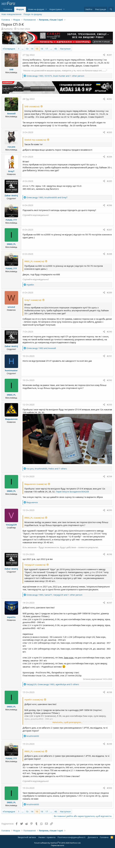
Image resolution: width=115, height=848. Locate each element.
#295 (109, 510)
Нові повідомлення (11, 14)
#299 (109, 743)
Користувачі (56, 9)
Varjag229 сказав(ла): (35, 564)
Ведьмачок (11, 419)
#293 (109, 404)
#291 (109, 356)
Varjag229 (11, 524)
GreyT (11, 171)
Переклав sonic (57, 845)
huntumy (8, 28)
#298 (109, 692)
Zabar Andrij (11, 195)
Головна (8, 9)
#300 (109, 788)
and (41, 348)
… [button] (22, 48)
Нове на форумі (36, 9)
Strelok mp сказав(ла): (35, 139)
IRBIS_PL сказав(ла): (34, 261)
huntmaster (11, 370)
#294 (109, 476)
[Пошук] (111, 9)
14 (32, 48)
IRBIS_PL (11, 244)
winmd (11, 306)
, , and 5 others (53, 684)
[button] (46, 9)
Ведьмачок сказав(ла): (35, 484)
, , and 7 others (47, 468)
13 (27, 48)
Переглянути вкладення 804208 (72, 491)
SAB (11, 69)
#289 (109, 292)
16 (42, 48)
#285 (109, 181)
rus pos (11, 146)
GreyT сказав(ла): (33, 299)
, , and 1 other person (55, 75)
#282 (109, 98)
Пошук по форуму (33, 14)
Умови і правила (46, 837)
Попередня (9, 48)
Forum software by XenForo (57, 843)
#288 (109, 253)
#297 (109, 602)
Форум (20, 9)
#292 (109, 380)
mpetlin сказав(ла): (33, 699)
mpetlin (11, 617)
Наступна (65, 48)
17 (46, 48)
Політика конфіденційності (71, 837)
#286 (109, 205)
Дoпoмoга (93, 837)
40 (55, 48)
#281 (109, 54)
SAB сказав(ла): (32, 106)
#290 (109, 331)
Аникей (11, 113)
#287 (109, 229)
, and (47, 197)
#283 (109, 132)
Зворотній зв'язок (27, 837)
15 (37, 48)
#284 (109, 156)
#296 (109, 554)
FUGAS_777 (11, 219)
